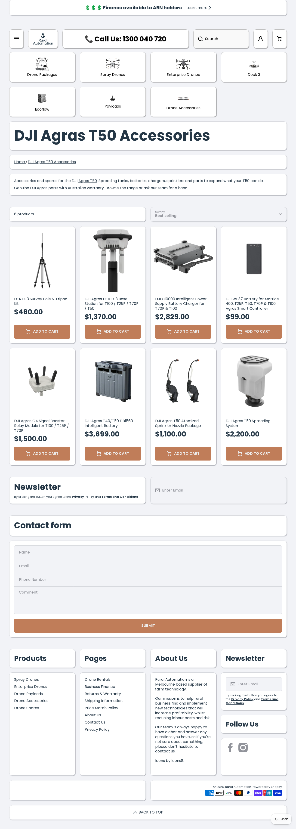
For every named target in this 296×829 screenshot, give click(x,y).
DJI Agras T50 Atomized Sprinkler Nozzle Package (178, 423)
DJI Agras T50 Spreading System (248, 423)
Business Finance (100, 686)
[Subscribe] (279, 490)
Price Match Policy (101, 708)
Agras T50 (87, 180)
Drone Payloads (28, 693)
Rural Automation (238, 787)
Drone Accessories (31, 700)
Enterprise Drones (30, 686)
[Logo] (43, 38)
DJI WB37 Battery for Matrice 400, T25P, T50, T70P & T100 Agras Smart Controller (252, 304)
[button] (280, 39)
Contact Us (95, 722)
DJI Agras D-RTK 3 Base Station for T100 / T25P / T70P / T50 (112, 304)
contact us (165, 751)
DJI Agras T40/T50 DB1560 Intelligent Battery (109, 423)
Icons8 (177, 760)
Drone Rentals (98, 679)
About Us (93, 715)
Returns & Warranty (103, 693)
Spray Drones (26, 679)
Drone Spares (26, 708)
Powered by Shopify (267, 787)
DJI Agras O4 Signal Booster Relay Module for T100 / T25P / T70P (41, 426)
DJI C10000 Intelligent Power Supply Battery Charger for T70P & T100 (181, 304)
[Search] (198, 38)
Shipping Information (104, 700)
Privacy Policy (97, 729)
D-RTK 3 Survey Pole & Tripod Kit (40, 301)
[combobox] (221, 38)
